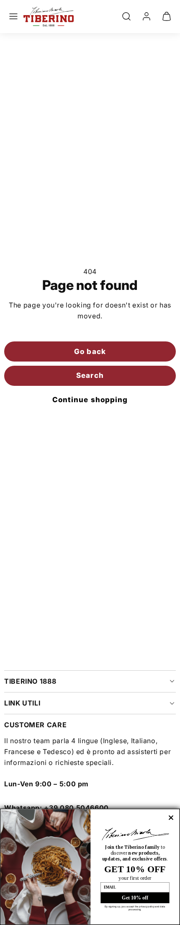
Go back (89, 351)
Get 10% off (135, 897)
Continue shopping (89, 399)
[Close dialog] (171, 817)
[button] (13, 16)
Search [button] (89, 375)
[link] (146, 16)
